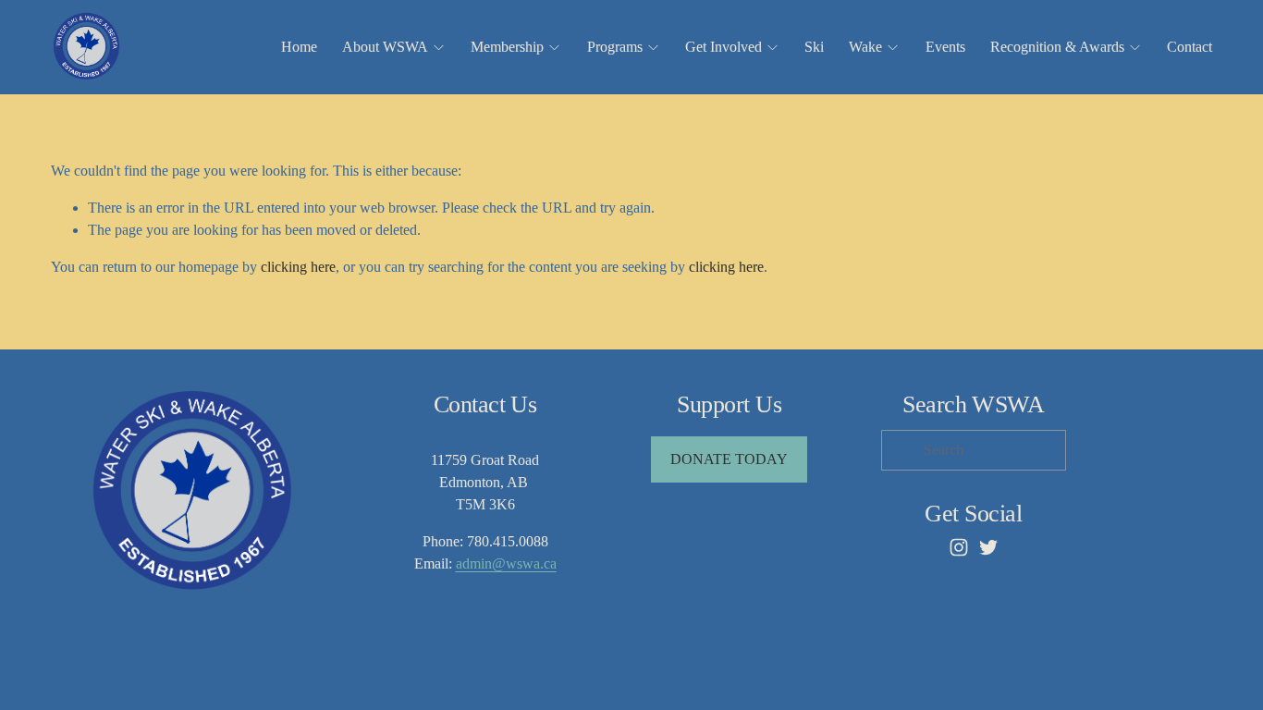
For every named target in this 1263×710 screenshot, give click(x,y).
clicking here (298, 267)
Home (299, 47)
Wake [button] (865, 47)
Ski (814, 47)
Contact (1189, 47)
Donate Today (729, 459)
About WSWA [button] (385, 47)
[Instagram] (959, 547)
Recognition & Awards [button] (1057, 47)
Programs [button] (615, 47)
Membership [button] (507, 47)
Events (945, 47)
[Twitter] (988, 547)
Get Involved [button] (723, 47)
